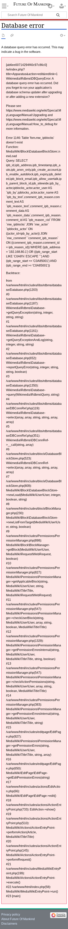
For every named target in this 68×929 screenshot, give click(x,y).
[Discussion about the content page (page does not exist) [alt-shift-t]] (12, 35)
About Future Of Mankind (18, 919)
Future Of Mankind (31, 4)
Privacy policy (10, 914)
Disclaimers (9, 923)
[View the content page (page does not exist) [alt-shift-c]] (3, 35)
